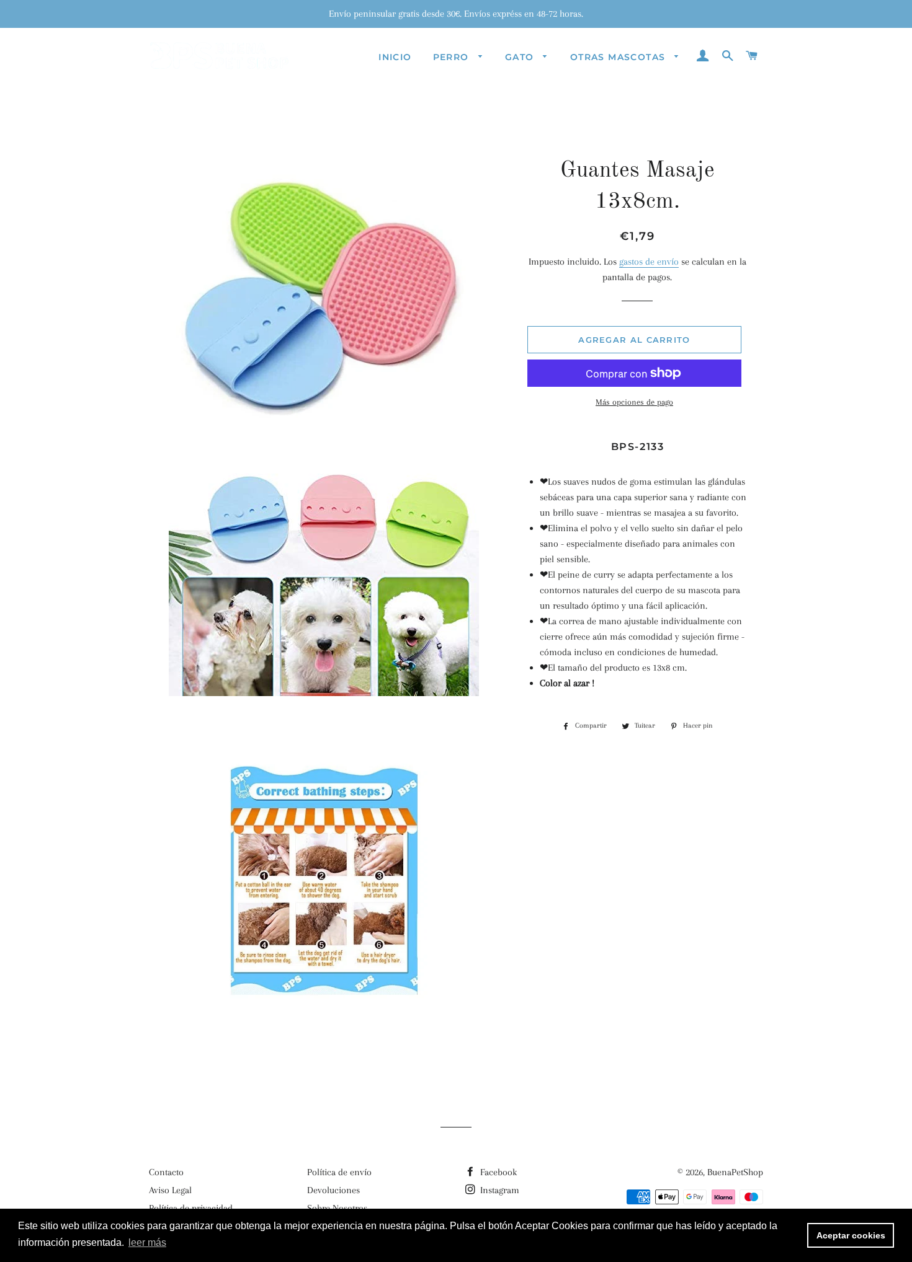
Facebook (497, 1172)
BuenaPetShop (735, 1172)
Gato (521, 57)
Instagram (498, 1190)
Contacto (166, 1172)
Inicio (394, 57)
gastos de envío (649, 261)
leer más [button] (147, 1242)
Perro (452, 57)
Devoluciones (333, 1190)
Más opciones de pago (634, 402)
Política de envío (339, 1172)
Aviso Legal (170, 1190)
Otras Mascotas (619, 57)
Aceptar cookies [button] (850, 1235)
